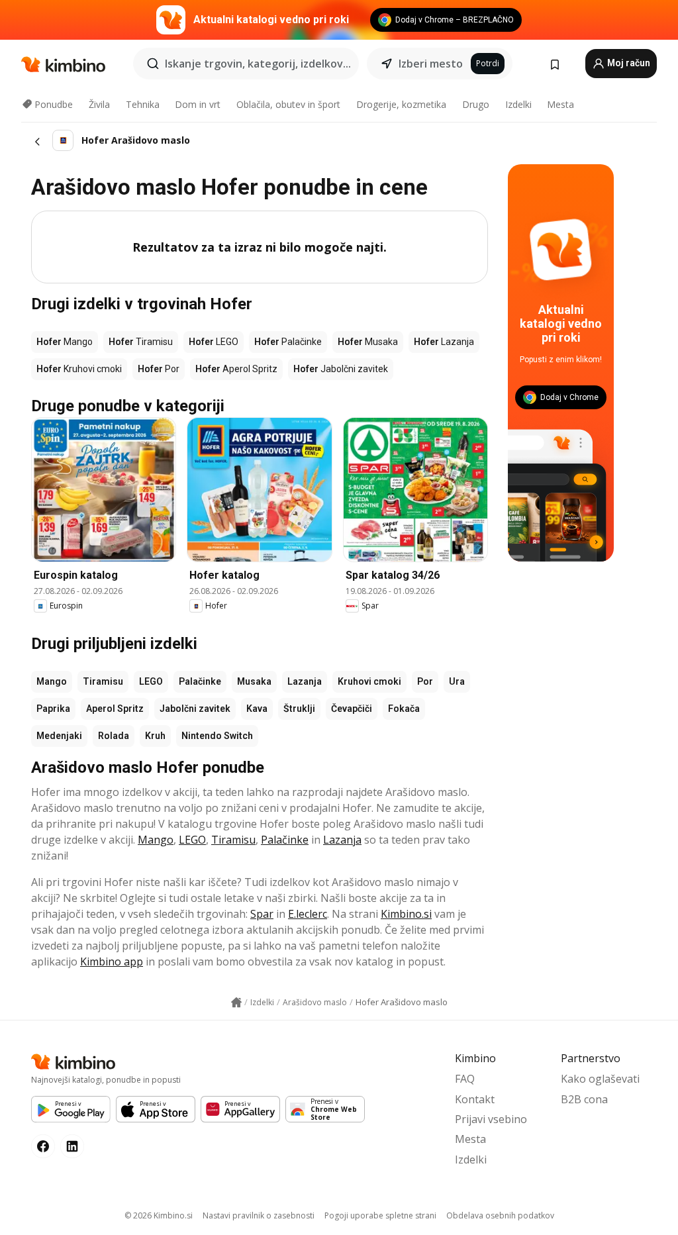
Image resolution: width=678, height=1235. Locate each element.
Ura (457, 681)
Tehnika (143, 104)
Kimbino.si (406, 914)
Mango (51, 681)
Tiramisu (103, 681)
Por (425, 681)
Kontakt (475, 1099)
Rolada (113, 735)
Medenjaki (59, 735)
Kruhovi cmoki (369, 681)
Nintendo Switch (217, 735)
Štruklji (299, 708)
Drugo (475, 104)
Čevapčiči (351, 708)
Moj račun (627, 63)
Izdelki (518, 104)
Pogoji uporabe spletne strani (380, 1215)
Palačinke (200, 681)
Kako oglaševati (600, 1078)
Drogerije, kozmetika (401, 104)
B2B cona (584, 1099)
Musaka (254, 681)
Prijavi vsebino (491, 1119)
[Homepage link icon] (236, 1002)
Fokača (404, 708)
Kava (256, 708)
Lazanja (304, 681)
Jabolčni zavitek (195, 708)
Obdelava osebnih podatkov (500, 1215)
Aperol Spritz (115, 708)
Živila (99, 104)
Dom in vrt (197, 104)
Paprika (53, 708)
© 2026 (158, 1215)
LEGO (151, 681)
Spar (261, 914)
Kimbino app (111, 961)
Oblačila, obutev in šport (288, 104)
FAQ (465, 1078)
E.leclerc (307, 914)
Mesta (560, 104)
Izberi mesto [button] (431, 63)
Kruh (155, 735)
